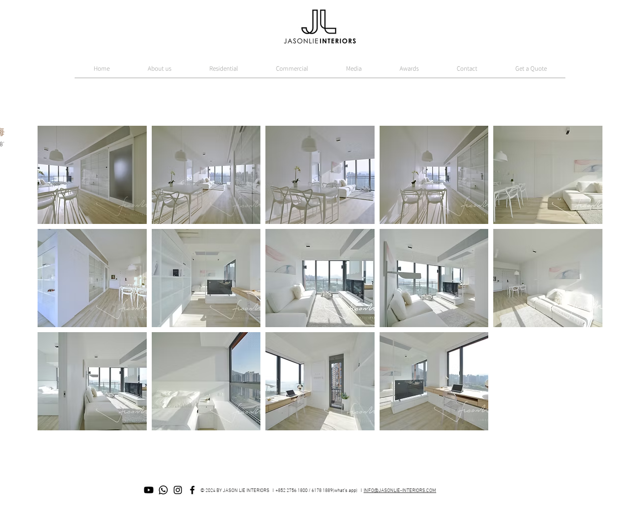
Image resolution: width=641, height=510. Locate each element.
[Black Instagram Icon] (177, 489)
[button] (92, 175)
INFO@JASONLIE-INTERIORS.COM (400, 490)
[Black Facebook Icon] (192, 489)
